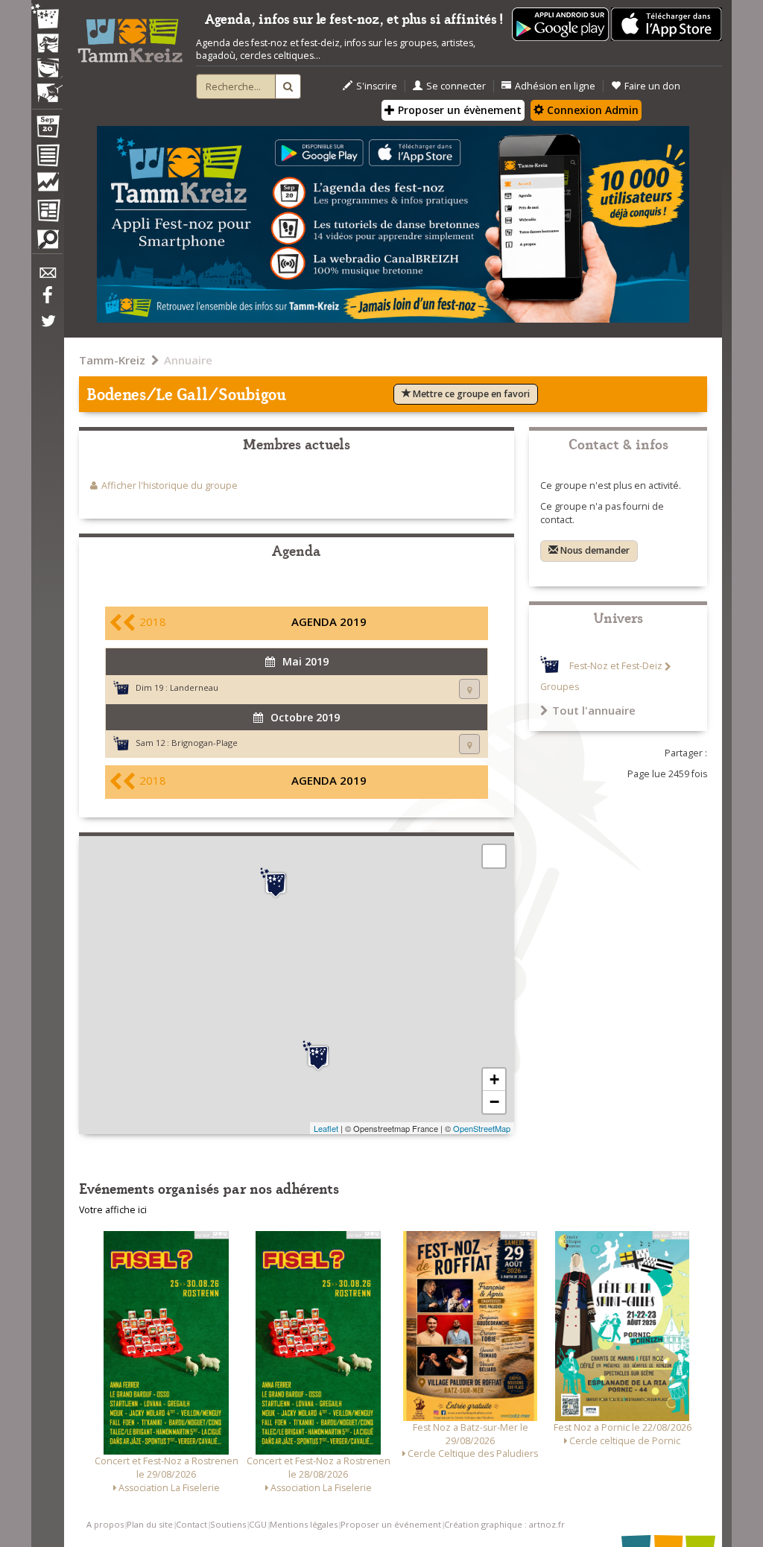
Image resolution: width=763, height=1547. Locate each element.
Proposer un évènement (458, 110)
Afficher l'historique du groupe (169, 485)
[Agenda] (47, 130)
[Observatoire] (47, 185)
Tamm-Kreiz (112, 359)
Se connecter (456, 86)
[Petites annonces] (47, 243)
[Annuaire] (47, 158)
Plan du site (150, 1524)
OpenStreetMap (481, 1128)
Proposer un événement (391, 1524)
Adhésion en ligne (555, 86)
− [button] (494, 1101)
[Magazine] (47, 212)
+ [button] (494, 1079)
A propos (105, 1524)
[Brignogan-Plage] (275, 883)
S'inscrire (376, 86)
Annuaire (188, 359)
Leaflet (326, 1128)
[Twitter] (47, 328)
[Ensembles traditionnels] (47, 87)
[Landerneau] (318, 1056)
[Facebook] (47, 300)
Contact (191, 1524)
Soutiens (228, 1524)
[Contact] (47, 277)
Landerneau (194, 687)
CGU (258, 1524)
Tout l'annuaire (594, 710)
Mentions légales (304, 1524)
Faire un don (652, 86)
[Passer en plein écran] (494, 856)
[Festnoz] (47, 17)
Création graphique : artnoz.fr (504, 1524)
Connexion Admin (591, 110)
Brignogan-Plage (204, 742)
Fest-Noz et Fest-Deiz (615, 666)
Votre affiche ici (113, 1209)
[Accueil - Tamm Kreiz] (130, 36)
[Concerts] (47, 44)
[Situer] (469, 689)
